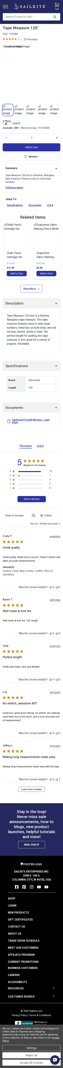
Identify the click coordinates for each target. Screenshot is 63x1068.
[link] (16, 251)
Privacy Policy (19, 1015)
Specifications (15, 205)
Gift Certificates (20, 919)
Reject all (31, 1055)
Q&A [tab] (40, 446)
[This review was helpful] (51, 587)
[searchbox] (16, 515)
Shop (11, 898)
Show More (29, 288)
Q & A (50, 205)
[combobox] (45, 523)
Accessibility (17, 982)
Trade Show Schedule (23, 940)
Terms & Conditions (40, 1015)
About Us (14, 933)
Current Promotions (23, 961)
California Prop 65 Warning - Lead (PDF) (30, 421)
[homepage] (30, 6)
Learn (12, 905)
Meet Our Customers (23, 947)
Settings (31, 1048)
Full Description (14, 187)
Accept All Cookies (31, 1062)
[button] (8, 110)
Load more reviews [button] (31, 789)
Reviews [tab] (25, 446)
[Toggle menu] (7, 6)
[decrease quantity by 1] (6, 138)
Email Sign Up (31, 844)
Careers (14, 975)
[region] (31, 472)
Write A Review (31, 499)
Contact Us (16, 926)
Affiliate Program (21, 954)
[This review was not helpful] (57, 587)
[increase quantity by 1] (56, 138)
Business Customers (23, 968)
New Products (18, 912)
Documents (35, 205)
